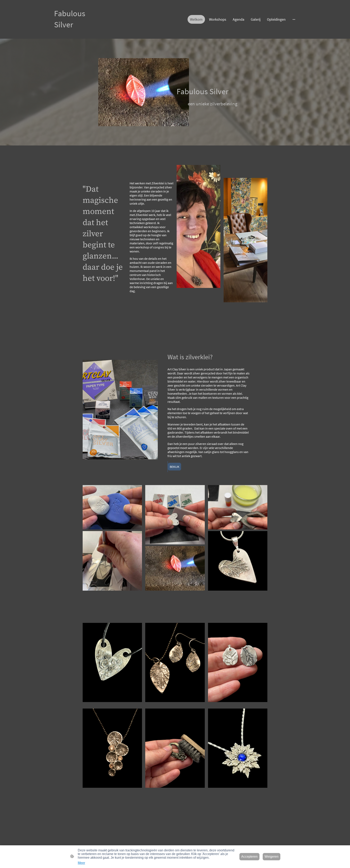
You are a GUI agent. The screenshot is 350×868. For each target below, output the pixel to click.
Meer (81, 863)
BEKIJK (174, 467)
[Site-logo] (69, 33)
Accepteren (249, 856)
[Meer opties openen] (294, 19)
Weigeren (272, 856)
